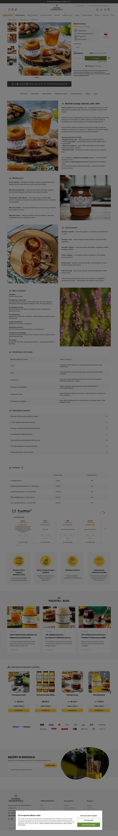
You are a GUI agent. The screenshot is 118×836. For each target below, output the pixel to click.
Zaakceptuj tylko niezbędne (88, 816)
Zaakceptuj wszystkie (88, 825)
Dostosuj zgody (88, 820)
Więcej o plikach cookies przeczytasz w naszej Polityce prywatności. (45, 824)
